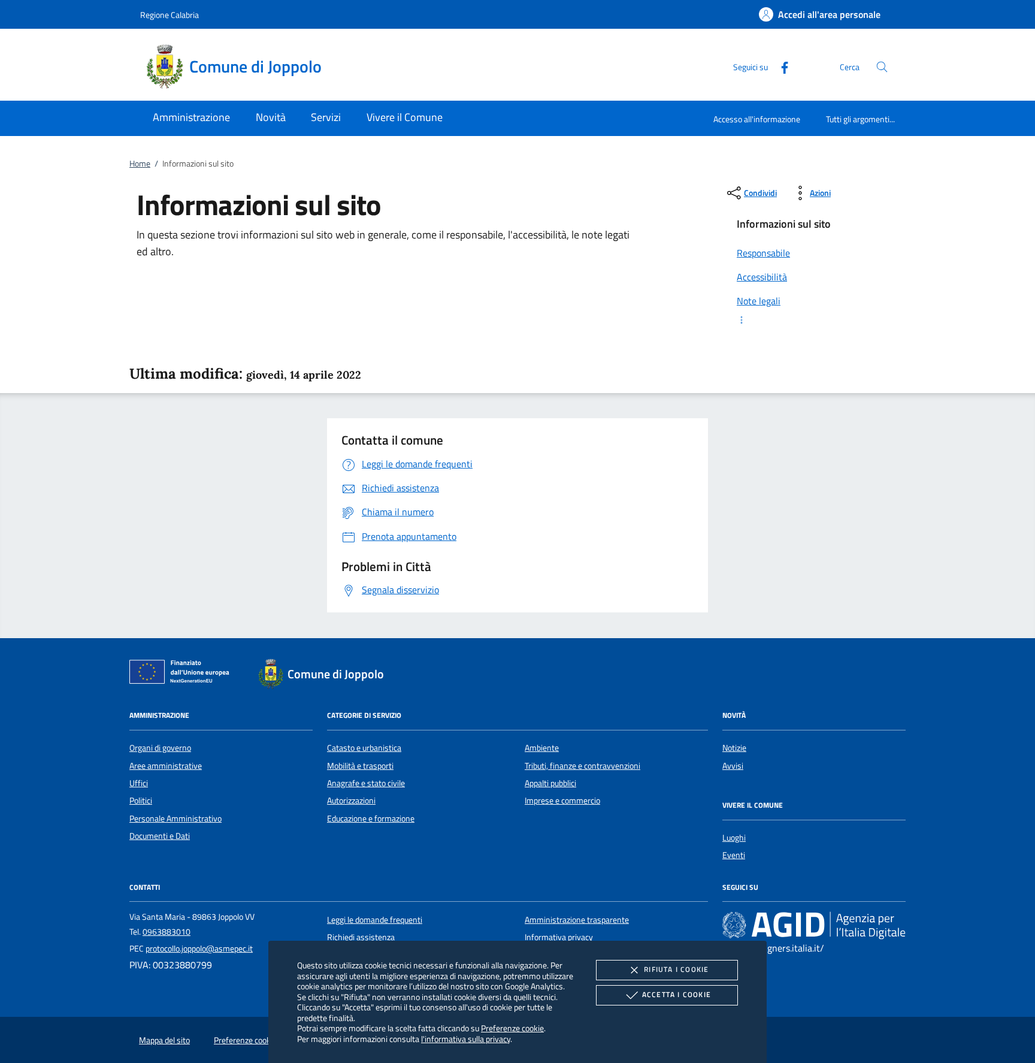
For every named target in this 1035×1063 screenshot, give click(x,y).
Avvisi (732, 765)
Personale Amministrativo (175, 818)
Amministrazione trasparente (577, 919)
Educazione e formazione (370, 818)
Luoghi (734, 837)
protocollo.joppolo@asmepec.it (199, 948)
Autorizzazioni (351, 800)
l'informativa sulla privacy (465, 1038)
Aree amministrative (165, 765)
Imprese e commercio (562, 800)
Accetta (676, 994)
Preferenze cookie (512, 1028)
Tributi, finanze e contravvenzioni (582, 765)
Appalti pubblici (550, 783)
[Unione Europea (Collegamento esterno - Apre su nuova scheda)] (182, 674)
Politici (140, 800)
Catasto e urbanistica (364, 747)
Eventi (733, 855)
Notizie (734, 747)
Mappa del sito (164, 1040)
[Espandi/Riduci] (814, 320)
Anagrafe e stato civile (366, 783)
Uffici (138, 783)
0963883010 (166, 931)
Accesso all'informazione (756, 119)
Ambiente (542, 747)
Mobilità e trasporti (360, 765)
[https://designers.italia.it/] (814, 924)
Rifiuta (676, 969)
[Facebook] (780, 66)
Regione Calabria (169, 14)
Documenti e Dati (159, 835)
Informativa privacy (559, 937)
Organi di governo (160, 747)
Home (139, 163)
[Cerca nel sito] (882, 67)
